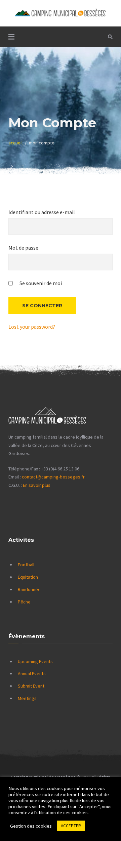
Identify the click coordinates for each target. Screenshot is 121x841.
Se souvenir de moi (40, 283)
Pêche (24, 602)
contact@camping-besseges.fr (53, 477)
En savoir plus (36, 485)
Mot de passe (23, 247)
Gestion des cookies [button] (31, 826)
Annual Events (32, 673)
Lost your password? (31, 326)
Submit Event (31, 686)
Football (26, 565)
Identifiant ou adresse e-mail (41, 212)
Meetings (27, 698)
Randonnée (29, 589)
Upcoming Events (35, 661)
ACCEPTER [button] (71, 826)
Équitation (28, 577)
